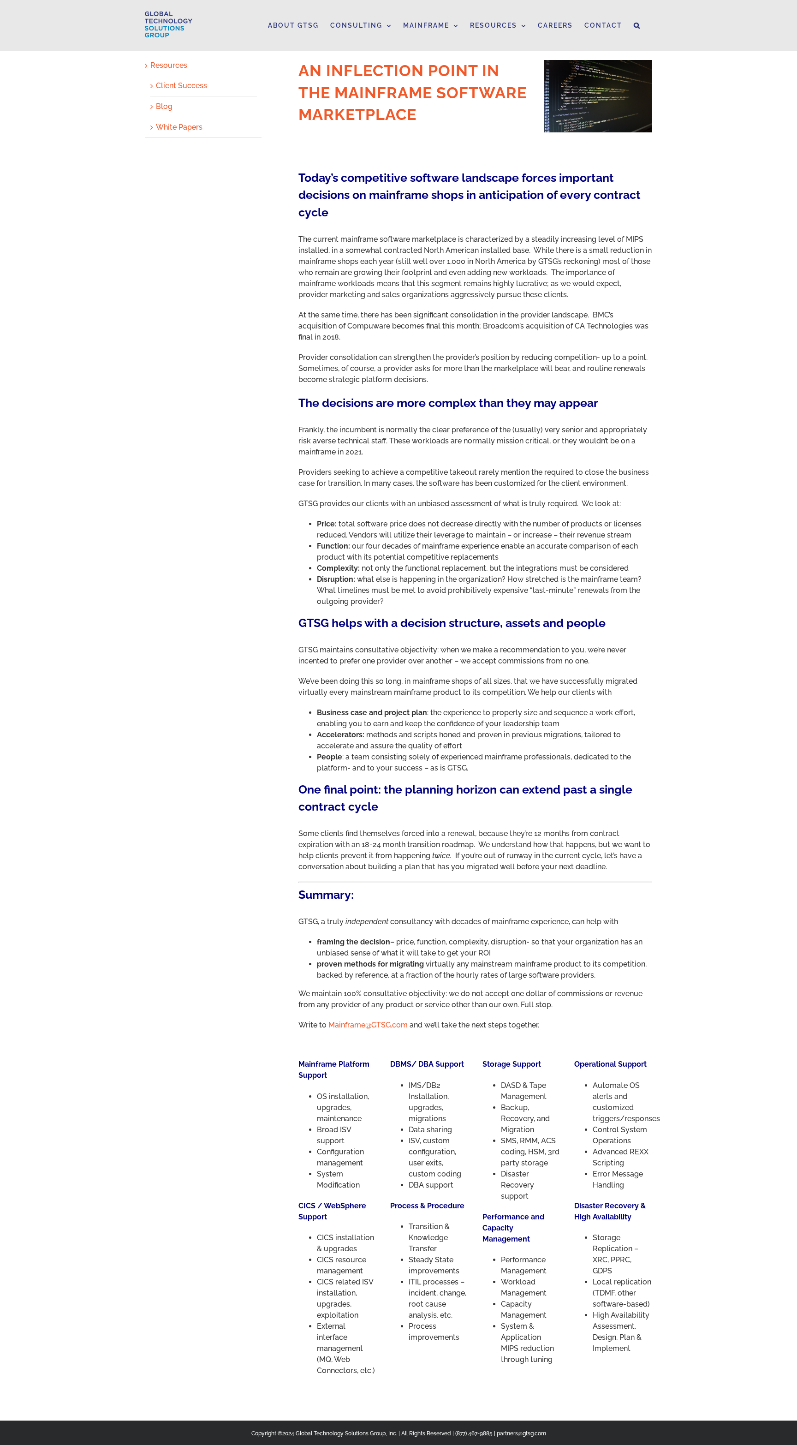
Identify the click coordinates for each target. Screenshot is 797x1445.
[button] (637, 25)
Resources (168, 65)
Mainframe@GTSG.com (368, 1025)
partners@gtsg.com (521, 1433)
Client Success (181, 85)
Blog (164, 106)
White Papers (179, 127)
